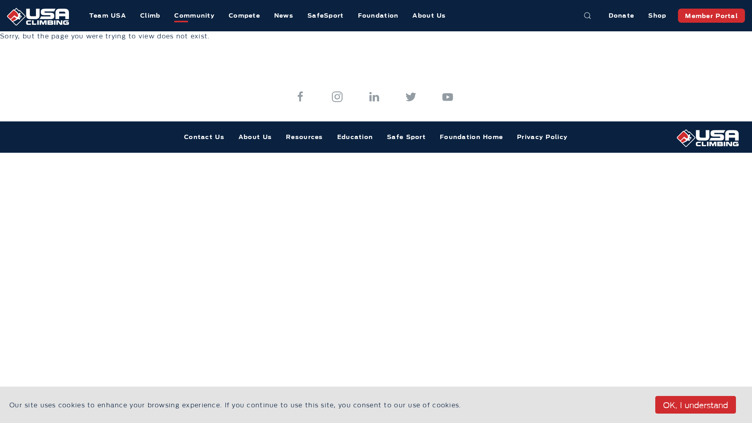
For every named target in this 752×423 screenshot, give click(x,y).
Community (194, 15)
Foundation (378, 15)
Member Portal (711, 16)
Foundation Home (471, 137)
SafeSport (325, 15)
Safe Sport (406, 137)
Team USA (107, 15)
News (283, 15)
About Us (429, 15)
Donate (621, 15)
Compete (244, 15)
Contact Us (204, 137)
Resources (304, 137)
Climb (150, 15)
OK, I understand (695, 405)
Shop (657, 15)
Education (355, 137)
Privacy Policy (542, 137)
